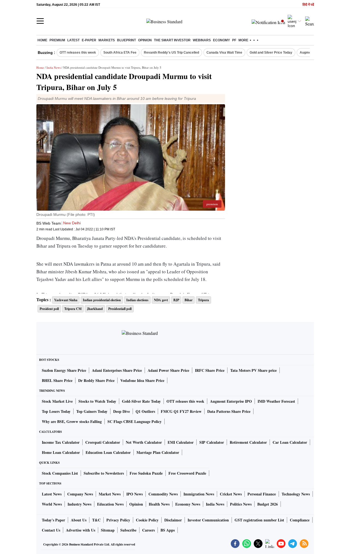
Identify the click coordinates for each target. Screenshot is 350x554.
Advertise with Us (80, 530)
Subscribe (128, 530)
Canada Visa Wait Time (224, 52)
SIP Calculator (211, 442)
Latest (73, 40)
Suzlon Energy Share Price (64, 370)
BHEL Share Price (57, 380)
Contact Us (51, 530)
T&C (96, 520)
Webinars (202, 40)
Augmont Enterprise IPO (231, 401)
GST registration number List (259, 520)
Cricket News (231, 494)
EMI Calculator (181, 442)
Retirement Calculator (248, 442)
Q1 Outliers (145, 411)
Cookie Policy (147, 520)
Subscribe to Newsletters (104, 473)
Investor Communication (208, 520)
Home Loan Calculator (61, 452)
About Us (78, 520)
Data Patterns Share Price (228, 411)
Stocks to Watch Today (97, 401)
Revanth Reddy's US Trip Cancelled (171, 52)
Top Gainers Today (91, 411)
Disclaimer (173, 520)
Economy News (187, 504)
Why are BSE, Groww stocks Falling (72, 421)
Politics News (241, 504)
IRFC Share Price (209, 370)
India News (53, 67)
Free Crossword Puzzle (187, 473)
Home (42, 40)
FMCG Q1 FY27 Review (181, 411)
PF (234, 40)
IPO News (134, 494)
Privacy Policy (118, 520)
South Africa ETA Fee (119, 52)
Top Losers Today (56, 411)
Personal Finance (261, 494)
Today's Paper (53, 520)
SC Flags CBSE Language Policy (134, 421)
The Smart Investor (172, 40)
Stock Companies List (60, 473)
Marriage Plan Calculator (157, 452)
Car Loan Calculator (290, 442)
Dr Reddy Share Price (96, 380)
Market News (110, 494)
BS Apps (168, 530)
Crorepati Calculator (102, 442)
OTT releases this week (78, 52)
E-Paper (89, 40)
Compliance (300, 520)
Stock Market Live (57, 401)
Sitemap (108, 530)
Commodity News (163, 494)
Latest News (52, 494)
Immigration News (198, 494)
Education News (110, 504)
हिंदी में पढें (308, 5)
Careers (148, 530)
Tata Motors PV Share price (253, 370)
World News (52, 504)
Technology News (296, 494)
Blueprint (126, 40)
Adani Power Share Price (168, 370)
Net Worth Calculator (144, 442)
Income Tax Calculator (61, 442)
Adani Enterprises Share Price (117, 370)
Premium (57, 40)
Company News (80, 494)
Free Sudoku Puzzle (146, 473)
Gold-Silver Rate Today (141, 401)
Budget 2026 (267, 504)
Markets (106, 40)
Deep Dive (121, 411)
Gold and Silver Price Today (271, 52)
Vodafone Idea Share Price (142, 380)
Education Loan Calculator (108, 452)
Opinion (145, 40)
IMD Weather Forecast (276, 401)
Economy (221, 40)
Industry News (79, 504)
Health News (159, 504)
